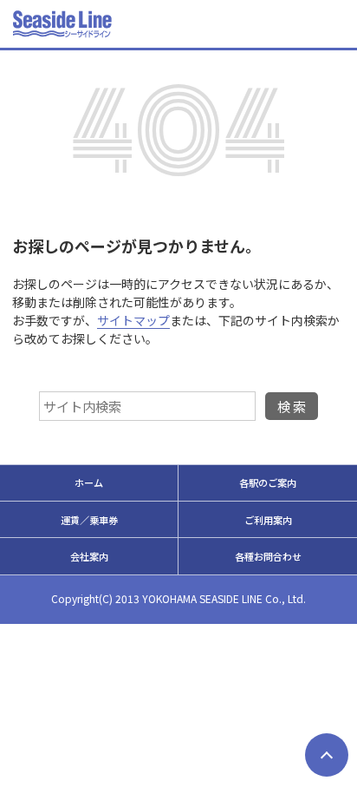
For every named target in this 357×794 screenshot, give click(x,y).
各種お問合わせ (268, 556)
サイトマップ (133, 320)
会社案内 (89, 556)
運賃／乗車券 (89, 520)
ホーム (89, 482)
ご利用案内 (268, 520)
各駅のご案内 (267, 482)
